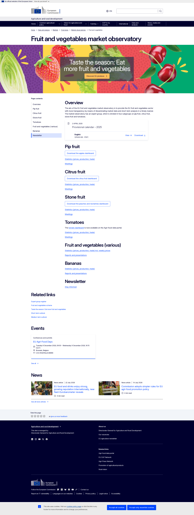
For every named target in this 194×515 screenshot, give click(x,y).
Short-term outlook (38, 313)
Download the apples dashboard (80, 153)
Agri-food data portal (106, 453)
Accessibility (115, 494)
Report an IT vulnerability (40, 494)
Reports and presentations (76, 255)
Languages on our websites (63, 494)
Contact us (85, 490)
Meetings (69, 164)
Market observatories (78, 30)
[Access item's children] (60, 24)
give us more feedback (59, 416)
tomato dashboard (76, 228)
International (123, 24)
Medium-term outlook (39, 317)
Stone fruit (37, 118)
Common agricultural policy (46, 24)
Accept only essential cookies (141, 507)
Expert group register (38, 301)
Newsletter (37, 135)
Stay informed (71, 287)
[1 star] (32, 416)
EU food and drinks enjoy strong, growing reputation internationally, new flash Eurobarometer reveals (74, 389)
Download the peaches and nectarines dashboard (87, 204)
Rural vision (103, 469)
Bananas (36, 131)
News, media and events (154, 24)
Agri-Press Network (106, 461)
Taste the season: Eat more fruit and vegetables (48, 309)
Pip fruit (36, 109)
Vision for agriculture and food (73, 24)
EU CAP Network (105, 457)
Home (33, 24)
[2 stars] (34, 416)
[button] (128, 135)
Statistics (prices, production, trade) (80, 159)
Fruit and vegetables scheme (41, 305)
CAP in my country (106, 24)
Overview (37, 104)
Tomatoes (37, 122)
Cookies (79, 494)
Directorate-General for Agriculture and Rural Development (120, 431)
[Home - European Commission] (47, 10)
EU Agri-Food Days (43, 341)
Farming (93, 24)
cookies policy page (74, 506)
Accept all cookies (116, 507)
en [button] (110, 11)
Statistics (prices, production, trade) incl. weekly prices (87, 251)
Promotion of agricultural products (111, 465)
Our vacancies (104, 435)
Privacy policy (90, 494)
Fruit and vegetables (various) (45, 126)
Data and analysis (135, 24)
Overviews (64, 30)
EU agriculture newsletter (108, 439)
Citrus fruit (37, 113)
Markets (55, 30)
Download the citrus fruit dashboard (82, 178)
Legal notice (103, 494)
